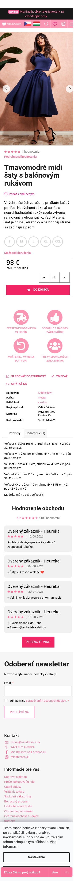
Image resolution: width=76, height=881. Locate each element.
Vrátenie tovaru (14, 791)
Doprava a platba (15, 777)
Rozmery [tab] (14, 433)
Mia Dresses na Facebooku (28, 752)
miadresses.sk (20, 757)
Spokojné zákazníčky (17, 796)
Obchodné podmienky (18, 811)
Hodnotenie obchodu (38, 508)
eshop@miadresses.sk (25, 742)
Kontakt (9, 821)
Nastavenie (36, 857)
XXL (58, 241)
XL (46, 241)
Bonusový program (16, 801)
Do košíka (41, 289)
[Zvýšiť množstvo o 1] (64, 277)
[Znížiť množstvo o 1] (44, 277)
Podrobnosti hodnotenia (20, 156)
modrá (42, 397)
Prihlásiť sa (19, 712)
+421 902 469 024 (22, 747)
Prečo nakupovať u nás (19, 781)
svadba (42, 402)
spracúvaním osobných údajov (46, 700)
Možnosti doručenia (17, 252)
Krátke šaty (45, 392)
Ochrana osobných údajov (21, 816)
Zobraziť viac (38, 642)
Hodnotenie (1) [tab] (35, 433)
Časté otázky (12, 786)
